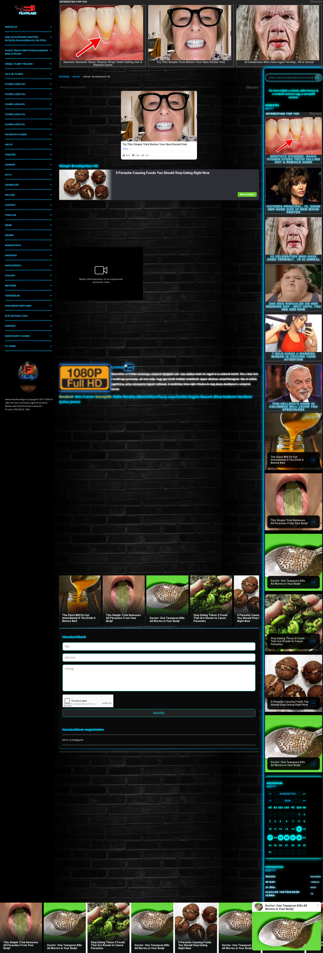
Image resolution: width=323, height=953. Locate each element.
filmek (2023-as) (15, 114)
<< (270, 793)
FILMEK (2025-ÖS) (15, 94)
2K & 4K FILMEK (14, 73)
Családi (10, 275)
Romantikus (13, 245)
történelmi (12, 295)
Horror (10, 164)
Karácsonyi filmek (17, 335)
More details (247, 194)
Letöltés (118, 367)
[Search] (318, 77)
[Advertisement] (159, 223)
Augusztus (288, 793)
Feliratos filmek (16, 134)
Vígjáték (10, 154)
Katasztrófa (13, 265)
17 (270, 837)
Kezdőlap (11, 26)
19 (280, 837)
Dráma (9, 235)
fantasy (10, 204)
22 (299, 837)
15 (299, 829)
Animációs (12, 184)
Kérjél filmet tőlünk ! (19, 63)
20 (286, 837)
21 (292, 837)
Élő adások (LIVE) (16, 315)
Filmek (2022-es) (15, 124)
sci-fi (8, 174)
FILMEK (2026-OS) (15, 83)
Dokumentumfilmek (18, 305)
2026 (288, 800)
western (10, 285)
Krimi (8, 225)
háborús (11, 255)
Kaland (10, 194)
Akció (8, 144)
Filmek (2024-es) (15, 104)
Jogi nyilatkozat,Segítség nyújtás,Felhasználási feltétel (25, 38)
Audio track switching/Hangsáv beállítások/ (26, 52)
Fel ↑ (28, 409)
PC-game (10, 346)
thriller (10, 214)
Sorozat (10, 325)
